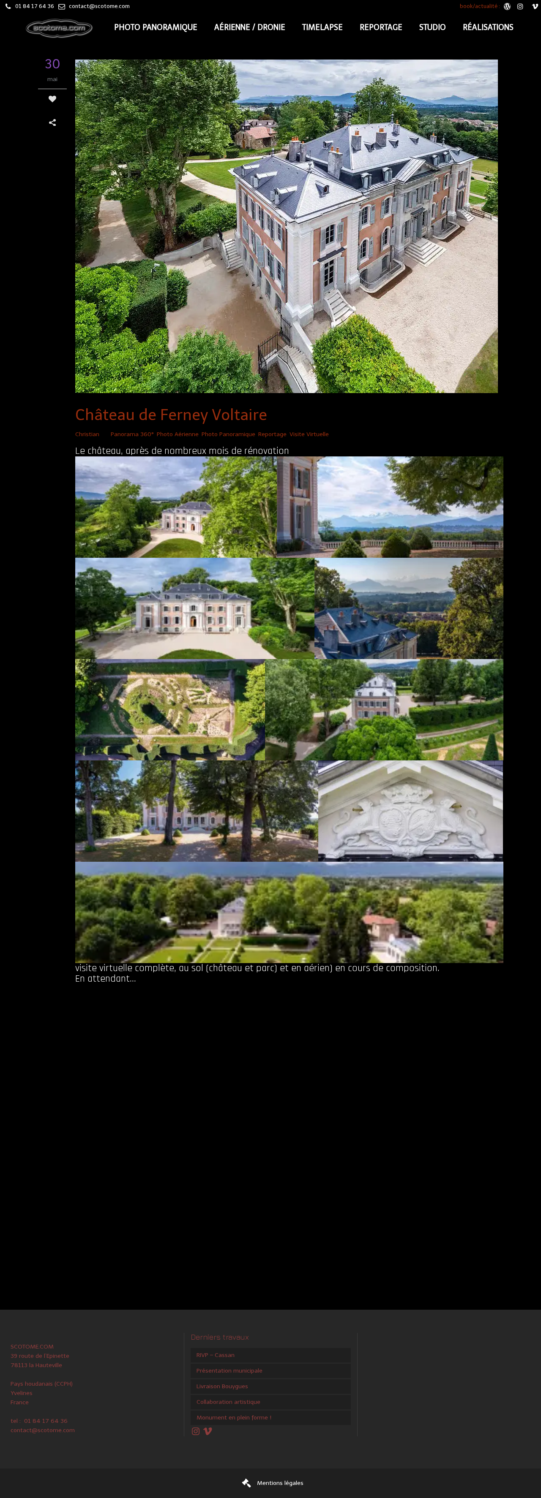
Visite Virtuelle (309, 434)
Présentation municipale (229, 1370)
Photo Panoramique (228, 434)
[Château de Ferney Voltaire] (289, 228)
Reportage (272, 434)
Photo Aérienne (178, 434)
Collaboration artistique (228, 1402)
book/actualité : (480, 6)
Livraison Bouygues (222, 1386)
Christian (87, 434)
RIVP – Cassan (216, 1355)
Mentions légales (280, 1483)
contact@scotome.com (99, 6)
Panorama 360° (132, 434)
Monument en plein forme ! (234, 1417)
